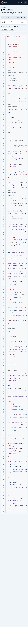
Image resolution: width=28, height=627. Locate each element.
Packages (4, 7)
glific (3, 10)
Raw (12, 29)
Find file (5, 29)
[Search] (22, 2)
